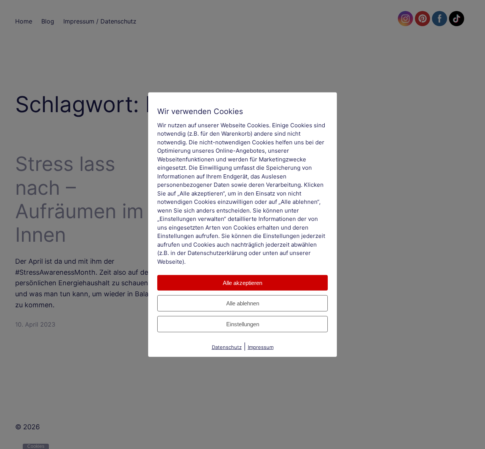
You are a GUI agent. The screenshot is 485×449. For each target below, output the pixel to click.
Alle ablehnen (242, 303)
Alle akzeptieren (242, 283)
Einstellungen (242, 324)
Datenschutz (227, 347)
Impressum (261, 347)
